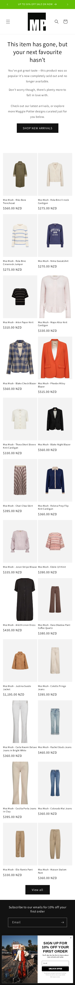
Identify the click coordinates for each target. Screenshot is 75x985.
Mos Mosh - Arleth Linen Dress (19, 624)
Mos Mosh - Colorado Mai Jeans (55, 808)
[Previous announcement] (7, 4)
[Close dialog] (70, 937)
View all (37, 890)
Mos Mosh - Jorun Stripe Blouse (20, 566)
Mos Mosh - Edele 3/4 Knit (52, 566)
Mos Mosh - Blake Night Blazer (54, 444)
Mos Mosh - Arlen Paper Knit (18, 322)
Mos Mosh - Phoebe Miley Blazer (51, 385)
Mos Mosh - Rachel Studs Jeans (55, 747)
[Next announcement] (67, 4)
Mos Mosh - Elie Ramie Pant (18, 869)
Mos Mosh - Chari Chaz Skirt (18, 505)
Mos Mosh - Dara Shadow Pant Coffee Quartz (54, 626)
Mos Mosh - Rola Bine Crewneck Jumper (14, 262)
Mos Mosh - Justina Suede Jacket (17, 688)
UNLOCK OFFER (55, 968)
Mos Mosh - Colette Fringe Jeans (52, 688)
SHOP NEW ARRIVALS (37, 128)
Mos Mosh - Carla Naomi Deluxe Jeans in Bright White (20, 749)
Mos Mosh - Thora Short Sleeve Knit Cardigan (19, 446)
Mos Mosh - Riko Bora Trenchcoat (14, 201)
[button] (8, 21)
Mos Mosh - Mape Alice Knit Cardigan (53, 324)
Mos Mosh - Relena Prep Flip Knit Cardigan (53, 507)
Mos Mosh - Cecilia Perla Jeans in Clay (19, 810)
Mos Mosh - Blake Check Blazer (19, 383)
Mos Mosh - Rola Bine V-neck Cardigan (53, 201)
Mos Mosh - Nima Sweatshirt (53, 260)
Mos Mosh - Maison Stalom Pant (52, 871)
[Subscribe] (62, 922)
